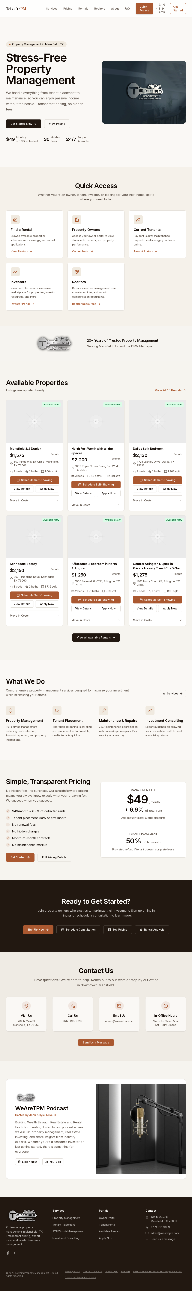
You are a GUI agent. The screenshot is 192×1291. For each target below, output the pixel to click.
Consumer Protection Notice (80, 1277)
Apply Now (47, 488)
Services (51, 8)
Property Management (66, 1217)
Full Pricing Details (54, 857)
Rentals (83, 8)
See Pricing (119, 929)
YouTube (55, 1161)
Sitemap (125, 1271)
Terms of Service (92, 1271)
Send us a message (163, 1239)
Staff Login (111, 1271)
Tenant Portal (107, 1224)
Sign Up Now (36, 929)
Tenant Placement (63, 1224)
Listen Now (29, 1161)
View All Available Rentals (94, 637)
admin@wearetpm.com (165, 1233)
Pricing (67, 8)
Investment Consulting (66, 1238)
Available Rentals (109, 1231)
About (115, 8)
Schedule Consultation (81, 929)
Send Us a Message (96, 1042)
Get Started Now (21, 123)
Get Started (178, 8)
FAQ (127, 8)
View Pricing (57, 123)
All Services (170, 693)
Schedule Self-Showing (36, 480)
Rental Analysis (154, 929)
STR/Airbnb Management (68, 1231)
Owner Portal (107, 1217)
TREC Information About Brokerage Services (157, 1271)
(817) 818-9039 (162, 8)
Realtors (99, 8)
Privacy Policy (72, 1271)
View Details (22, 488)
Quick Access (144, 8)
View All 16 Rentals (168, 390)
